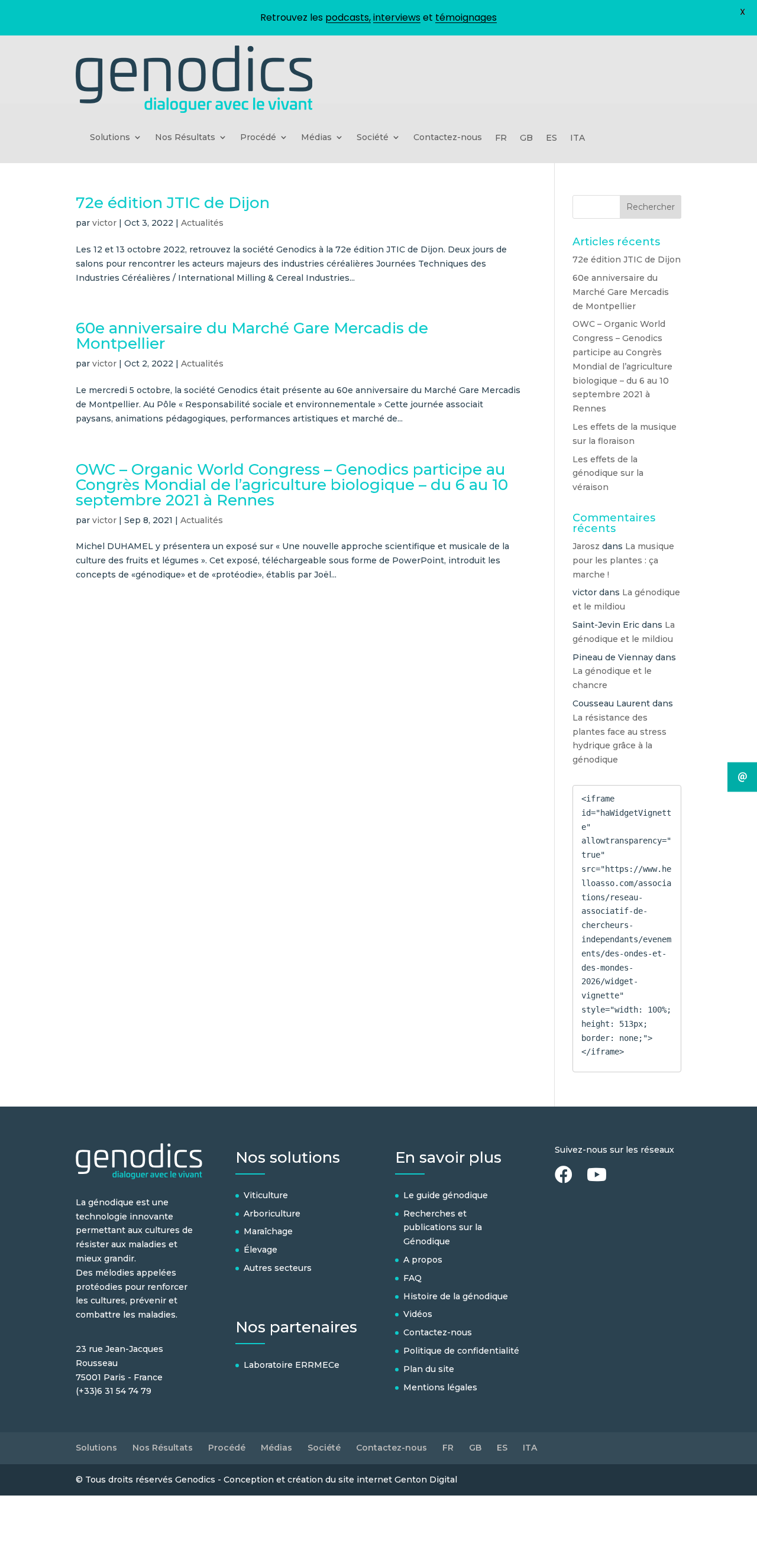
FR (501, 138)
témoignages (466, 17)
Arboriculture (272, 1213)
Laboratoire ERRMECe (291, 1365)
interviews (396, 17)
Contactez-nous (447, 137)
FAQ (412, 1278)
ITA (577, 138)
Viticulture (266, 1195)
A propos (422, 1259)
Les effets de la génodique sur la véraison (607, 473)
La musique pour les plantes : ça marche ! (623, 560)
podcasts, (348, 17)
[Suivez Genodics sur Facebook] (569, 1178)
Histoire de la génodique (455, 1296)
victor (104, 223)
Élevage (260, 1249)
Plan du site (428, 1369)
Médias (316, 137)
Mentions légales (440, 1387)
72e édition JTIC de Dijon (173, 202)
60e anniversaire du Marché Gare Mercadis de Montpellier (252, 336)
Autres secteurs (278, 1268)
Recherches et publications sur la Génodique (442, 1227)
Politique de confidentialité (461, 1350)
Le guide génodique (445, 1195)
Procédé (258, 137)
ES (551, 138)
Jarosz (586, 546)
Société (373, 137)
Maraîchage (268, 1231)
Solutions (110, 137)
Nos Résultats (185, 137)
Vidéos (417, 1314)
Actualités (202, 223)
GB (526, 138)
